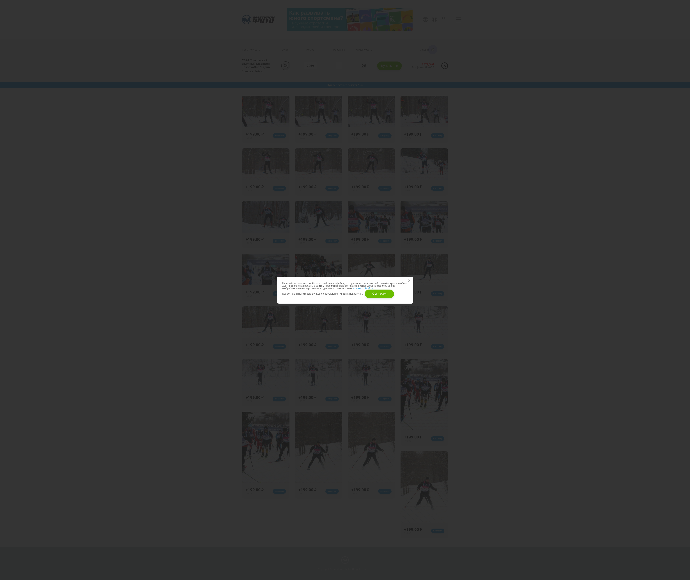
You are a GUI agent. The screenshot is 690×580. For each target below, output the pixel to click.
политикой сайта (363, 288)
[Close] (409, 281)
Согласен (379, 293)
